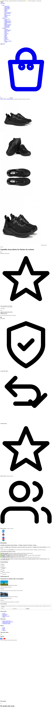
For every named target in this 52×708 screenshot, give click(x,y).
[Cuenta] (3, 44)
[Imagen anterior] (41, 245)
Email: (2, 608)
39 (1, 312)
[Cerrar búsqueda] (12, 98)
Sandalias (6, 10)
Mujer (3, 5)
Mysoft (5, 34)
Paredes (5, 35)
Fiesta (5, 11)
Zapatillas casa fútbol (7, 22)
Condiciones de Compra (6, 622)
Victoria (5, 41)
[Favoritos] (4, 44)
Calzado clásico (6, 27)
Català (3, 629)
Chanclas (5, 17)
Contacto (3, 613)
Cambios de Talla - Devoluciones (7, 621)
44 (8, 312)
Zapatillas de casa (7, 21)
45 (10, 312)
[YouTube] (4, 639)
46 (11, 312)
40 (2, 312)
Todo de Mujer (6, 6)
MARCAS (4, 28)
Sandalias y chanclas (7, 24)
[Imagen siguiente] (42, 245)
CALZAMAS (2, 3)
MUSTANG (6, 33)
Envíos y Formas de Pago (6, 620)
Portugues (4, 630)
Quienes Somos (4, 614)
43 (7, 312)
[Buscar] (1, 44)
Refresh (5, 38)
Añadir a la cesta (4, 313)
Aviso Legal (4, 615)
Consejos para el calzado (6, 623)
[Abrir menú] (2, 2)
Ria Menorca (6, 39)
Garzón (5, 32)
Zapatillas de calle (7, 15)
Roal (5, 40)
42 (5, 312)
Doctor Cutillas (6, 30)
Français (3, 628)
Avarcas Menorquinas (7, 12)
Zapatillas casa (6, 8)
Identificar (27, 608)
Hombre (5, 99)
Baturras (5, 16)
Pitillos (5, 36)
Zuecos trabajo (6, 26)
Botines (5, 9)
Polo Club (6, 37)
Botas (5, 14)
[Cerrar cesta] (0, 703)
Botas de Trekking (7, 25)
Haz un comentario (3, 603)
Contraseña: (15, 608)
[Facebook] (1, 639)
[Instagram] (3, 639)
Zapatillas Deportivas (7, 20)
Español (3, 627)
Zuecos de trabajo (7, 13)
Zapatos (5, 19)
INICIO (1, 99)
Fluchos (5, 31)
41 (4, 312)
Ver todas (5, 29)
